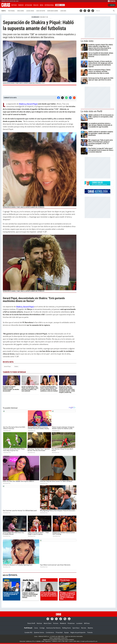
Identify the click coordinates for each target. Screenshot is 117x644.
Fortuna (55, 623)
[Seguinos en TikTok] (92, 10)
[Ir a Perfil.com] (112, 1)
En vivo (112, 5)
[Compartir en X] (62, 97)
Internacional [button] (49, 5)
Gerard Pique (7, 366)
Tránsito (90, 632)
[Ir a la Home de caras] (5, 6)
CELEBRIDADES (35, 17)
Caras (36, 628)
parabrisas (67, 580)
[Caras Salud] (97, 185)
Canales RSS (28, 632)
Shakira (16, 366)
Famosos (21, 5)
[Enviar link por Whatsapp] (66, 97)
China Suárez (20, 10)
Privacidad (59, 632)
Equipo (66, 632)
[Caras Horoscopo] (97, 193)
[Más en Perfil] (12, 575)
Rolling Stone (66, 628)
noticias (11, 580)
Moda (41, 5)
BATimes (87, 623)
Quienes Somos (39, 632)
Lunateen (79, 623)
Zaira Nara (63, 10)
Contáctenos (50, 632)
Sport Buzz (75, 628)
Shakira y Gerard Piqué (28, 104)
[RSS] (65, 619)
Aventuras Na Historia (53, 628)
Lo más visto (87, 41)
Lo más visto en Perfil (91, 111)
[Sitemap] (69, 619)
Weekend (63, 623)
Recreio (83, 628)
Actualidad (28, 5)
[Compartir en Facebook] (58, 97)
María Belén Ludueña (52, 10)
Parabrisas (71, 623)
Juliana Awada (30, 10)
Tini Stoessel (11, 10)
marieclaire (30, 580)
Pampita (3, 10)
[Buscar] (114, 11)
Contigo (42, 628)
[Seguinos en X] (89, 10)
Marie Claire (47, 623)
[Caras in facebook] (85, 10)
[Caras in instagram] (81, 10)
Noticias (14, 5)
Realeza (35, 5)
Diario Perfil (31, 623)
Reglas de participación (77, 632)
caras (49, 580)
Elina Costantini (40, 10)
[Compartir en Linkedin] (70, 97)
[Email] (74, 97)
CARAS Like (60, 5)
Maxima (90, 628)
